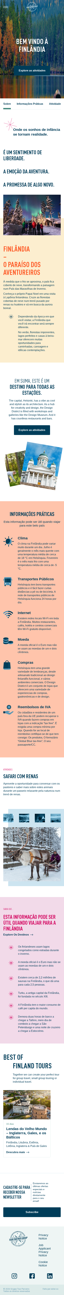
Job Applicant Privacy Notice (45, 1250)
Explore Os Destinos (16, 934)
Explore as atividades (32, 70)
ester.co (54, 1289)
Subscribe (32, 1212)
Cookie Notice (43, 1263)
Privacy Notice (43, 1236)
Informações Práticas (30, 103)
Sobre (7, 103)
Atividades (55, 103)
